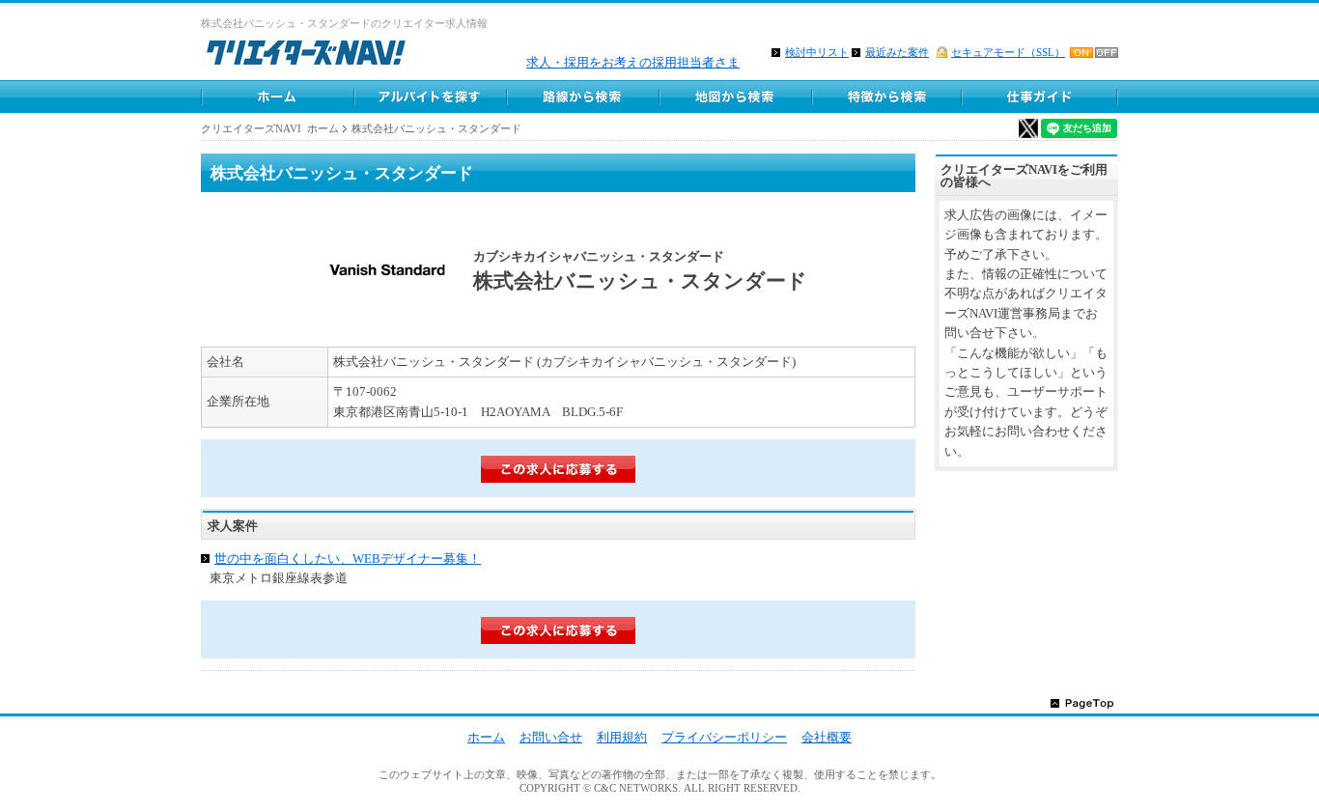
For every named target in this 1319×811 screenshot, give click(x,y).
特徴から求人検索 (887, 96)
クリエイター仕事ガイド (1041, 96)
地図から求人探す (735, 96)
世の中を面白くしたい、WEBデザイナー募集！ (347, 558)
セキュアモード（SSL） (1008, 52)
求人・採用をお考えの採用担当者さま (633, 62)
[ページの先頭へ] (1082, 702)
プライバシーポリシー (724, 737)
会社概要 (826, 737)
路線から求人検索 (582, 96)
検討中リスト (817, 52)
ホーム (277, 96)
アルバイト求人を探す (429, 96)
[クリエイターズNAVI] (305, 55)
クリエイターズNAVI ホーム (270, 128)
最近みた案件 (897, 52)
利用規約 (622, 737)
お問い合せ (550, 737)
